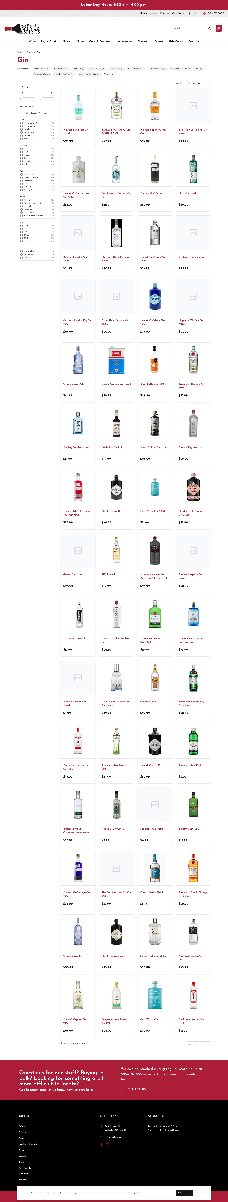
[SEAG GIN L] (116, 550)
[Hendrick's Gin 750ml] (116, 932)
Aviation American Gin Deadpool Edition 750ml (153, 576)
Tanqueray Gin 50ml (190, 765)
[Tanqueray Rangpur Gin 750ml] (193, 360)
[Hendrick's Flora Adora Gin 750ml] (78, 169)
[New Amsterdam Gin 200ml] (78, 677)
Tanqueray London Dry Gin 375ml (153, 640)
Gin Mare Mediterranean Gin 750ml (116, 704)
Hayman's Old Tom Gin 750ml (191, 322)
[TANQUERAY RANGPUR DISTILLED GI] (116, 105)
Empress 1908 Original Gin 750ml (193, 132)
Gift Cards (178, 13)
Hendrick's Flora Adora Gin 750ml (76, 195)
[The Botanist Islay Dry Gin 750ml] (116, 868)
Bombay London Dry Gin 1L (115, 640)
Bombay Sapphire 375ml (76, 447)
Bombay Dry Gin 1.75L (190, 447)
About (153, 13)
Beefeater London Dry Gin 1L (191, 1021)
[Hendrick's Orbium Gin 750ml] (155, 296)
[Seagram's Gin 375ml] (155, 804)
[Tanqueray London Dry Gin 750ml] (193, 677)
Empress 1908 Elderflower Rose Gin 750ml (77, 513)
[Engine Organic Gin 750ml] (116, 360)
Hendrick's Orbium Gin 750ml (152, 322)
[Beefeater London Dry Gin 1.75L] (78, 741)
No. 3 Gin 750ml (187, 193)
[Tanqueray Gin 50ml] (193, 741)
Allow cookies (184, 1193)
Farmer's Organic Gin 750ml (75, 1021)
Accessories (124, 41)
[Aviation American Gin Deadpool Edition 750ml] (155, 550)
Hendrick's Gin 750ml (113, 956)
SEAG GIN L (109, 574)
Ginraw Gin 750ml (73, 574)
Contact (164, 13)
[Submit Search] (209, 28)
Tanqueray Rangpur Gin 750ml (192, 386)
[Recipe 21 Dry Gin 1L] (116, 804)
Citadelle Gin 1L (72, 956)
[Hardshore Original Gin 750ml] (155, 233)
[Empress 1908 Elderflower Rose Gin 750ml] (78, 487)
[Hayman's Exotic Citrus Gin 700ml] (155, 105)
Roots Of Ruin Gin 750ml (154, 447)
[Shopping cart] (219, 28)
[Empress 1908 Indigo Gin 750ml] (78, 868)
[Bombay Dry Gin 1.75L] (193, 423)
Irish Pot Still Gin (180, 69)
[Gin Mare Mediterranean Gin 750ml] (116, 677)
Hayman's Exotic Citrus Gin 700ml (153, 132)
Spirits (67, 41)
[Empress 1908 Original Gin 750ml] (193, 105)
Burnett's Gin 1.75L (189, 829)
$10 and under (26, 107)
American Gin (157, 69)
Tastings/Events (28, 1144)
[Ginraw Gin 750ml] (78, 550)
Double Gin (116, 69)
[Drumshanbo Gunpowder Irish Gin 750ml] (193, 614)
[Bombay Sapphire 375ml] (78, 423)
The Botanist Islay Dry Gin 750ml (116, 894)
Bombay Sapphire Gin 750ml (190, 576)
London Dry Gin (64, 74)
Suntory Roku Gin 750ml (153, 956)
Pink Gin (78, 69)
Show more (109, 74)
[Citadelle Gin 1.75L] (78, 360)
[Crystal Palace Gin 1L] (155, 868)
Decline (200, 1193)
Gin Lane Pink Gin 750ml (192, 257)
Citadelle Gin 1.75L (73, 384)
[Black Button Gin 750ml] (155, 360)
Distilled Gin (41, 69)
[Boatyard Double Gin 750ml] (78, 233)
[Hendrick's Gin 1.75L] (155, 741)
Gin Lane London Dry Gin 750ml (77, 322)
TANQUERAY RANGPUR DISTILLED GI (116, 132)
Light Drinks (49, 41)
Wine (32, 41)
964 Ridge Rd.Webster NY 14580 (115, 1128)
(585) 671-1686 (113, 1137)
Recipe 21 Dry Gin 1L (113, 829)
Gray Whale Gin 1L (150, 1019)
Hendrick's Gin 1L (111, 511)
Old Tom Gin (97, 69)
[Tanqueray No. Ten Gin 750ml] (116, 741)
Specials (143, 41)
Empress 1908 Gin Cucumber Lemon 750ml (76, 831)
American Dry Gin (89, 74)
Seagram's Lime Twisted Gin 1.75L (115, 1021)
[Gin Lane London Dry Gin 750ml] (78, 296)
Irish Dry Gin (61, 69)
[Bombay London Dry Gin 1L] (116, 614)
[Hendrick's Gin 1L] (116, 487)
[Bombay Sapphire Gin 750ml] (193, 550)
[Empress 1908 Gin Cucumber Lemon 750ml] (78, 804)
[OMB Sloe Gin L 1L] (116, 423)
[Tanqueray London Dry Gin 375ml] (155, 614)
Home (143, 13)
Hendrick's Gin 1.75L (151, 765)
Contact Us (135, 1089)
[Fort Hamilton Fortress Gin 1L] (116, 169)
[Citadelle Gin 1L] (78, 932)
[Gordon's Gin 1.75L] (155, 677)
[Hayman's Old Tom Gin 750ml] (193, 296)
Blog (21, 1162)
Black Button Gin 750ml (153, 384)
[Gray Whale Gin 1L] (155, 995)
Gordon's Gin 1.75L (150, 702)
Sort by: (179, 83)
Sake (80, 41)
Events (158, 41)
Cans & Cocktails (100, 41)
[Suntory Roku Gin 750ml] (155, 932)
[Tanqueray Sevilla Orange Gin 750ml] (193, 868)
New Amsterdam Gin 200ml (74, 704)
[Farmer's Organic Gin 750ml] (78, 995)
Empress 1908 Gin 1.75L (152, 193)
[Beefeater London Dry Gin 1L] (193, 995)
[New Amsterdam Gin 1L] (78, 614)
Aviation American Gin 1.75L (191, 958)
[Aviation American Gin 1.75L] (193, 932)
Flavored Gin (42, 74)
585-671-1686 (216, 13)
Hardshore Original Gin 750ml (153, 259)
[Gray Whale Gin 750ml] (155, 487)
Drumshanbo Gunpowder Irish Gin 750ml (192, 640)
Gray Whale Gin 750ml (152, 511)
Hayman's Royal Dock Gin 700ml (116, 259)
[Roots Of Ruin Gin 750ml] (155, 423)
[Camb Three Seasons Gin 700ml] (116, 296)
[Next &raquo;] (208, 1044)
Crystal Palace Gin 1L (152, 892)
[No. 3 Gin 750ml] (193, 169)
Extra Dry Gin (136, 69)
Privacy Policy (134, 1193)
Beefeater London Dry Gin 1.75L (75, 767)
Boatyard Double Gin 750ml (75, 259)
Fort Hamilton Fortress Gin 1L (116, 195)
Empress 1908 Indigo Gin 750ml (76, 894)
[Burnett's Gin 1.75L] (193, 804)
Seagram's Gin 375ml (151, 829)
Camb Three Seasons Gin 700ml (115, 322)
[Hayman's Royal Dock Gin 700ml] (116, 233)
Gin (198, 69)
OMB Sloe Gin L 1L (112, 447)
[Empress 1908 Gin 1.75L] (155, 169)
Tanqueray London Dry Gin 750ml (191, 704)
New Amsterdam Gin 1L (76, 638)
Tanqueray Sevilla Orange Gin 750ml (193, 894)
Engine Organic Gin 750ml (116, 384)
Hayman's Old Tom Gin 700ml (75, 132)
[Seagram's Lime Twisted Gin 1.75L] (116, 995)
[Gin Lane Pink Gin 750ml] (193, 233)
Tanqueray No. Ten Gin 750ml (114, 767)
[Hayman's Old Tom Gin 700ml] (78, 105)
